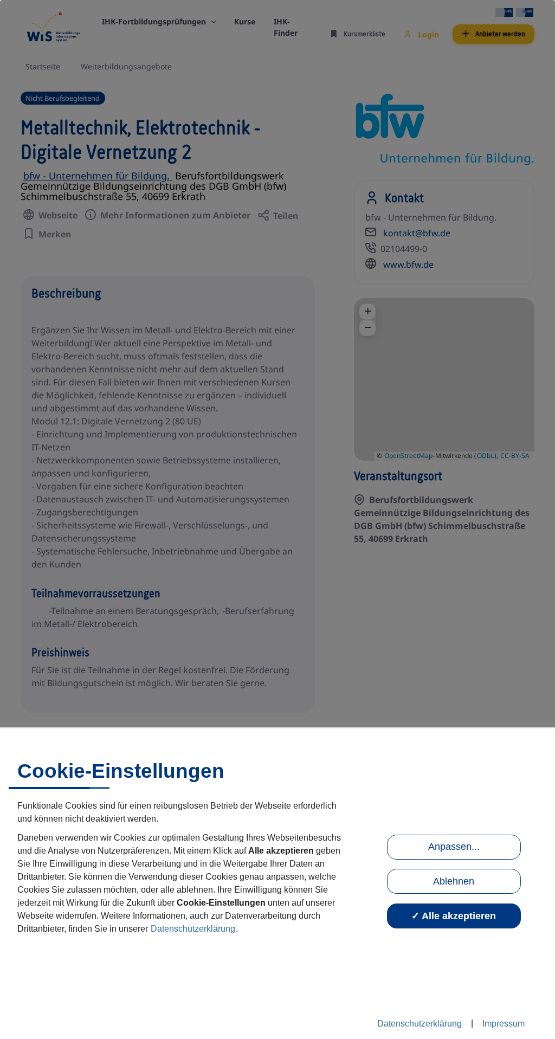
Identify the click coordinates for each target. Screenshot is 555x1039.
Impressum (503, 1023)
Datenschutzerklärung (193, 928)
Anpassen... (454, 846)
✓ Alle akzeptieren (453, 916)
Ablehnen (453, 881)
